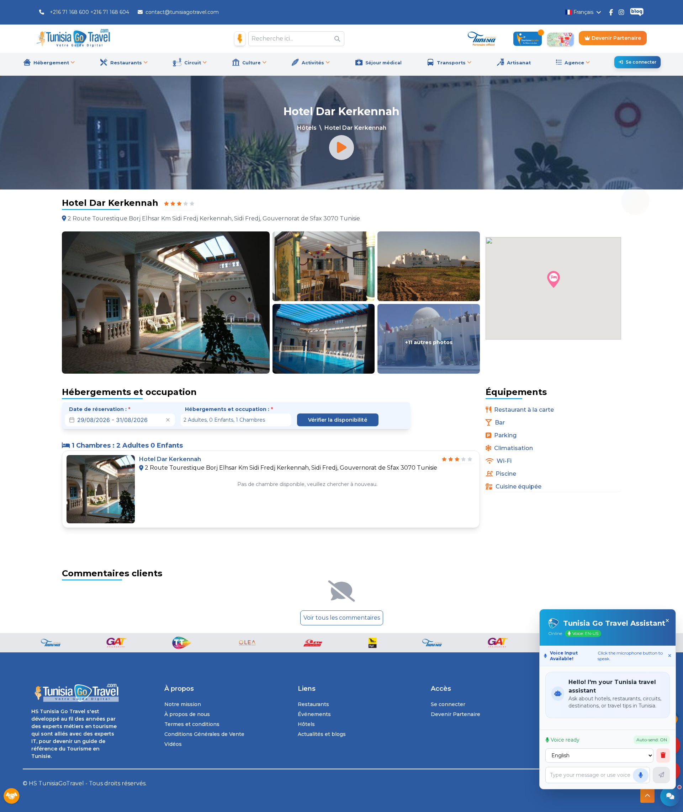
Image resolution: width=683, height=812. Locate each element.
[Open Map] (560, 38)
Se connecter (641, 62)
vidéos (173, 744)
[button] (553, 279)
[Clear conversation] (663, 755)
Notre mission (182, 704)
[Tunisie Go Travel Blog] (637, 12)
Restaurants (313, 704)
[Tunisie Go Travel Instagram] (621, 12)
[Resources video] (341, 147)
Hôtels (307, 127)
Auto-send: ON (651, 739)
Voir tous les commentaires (341, 617)
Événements (314, 714)
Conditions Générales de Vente (204, 734)
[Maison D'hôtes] (239, 38)
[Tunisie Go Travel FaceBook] (611, 12)
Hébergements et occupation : (229, 409)
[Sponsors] (11, 796)
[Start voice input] (640, 775)
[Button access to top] (647, 796)
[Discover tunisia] (482, 39)
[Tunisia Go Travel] (75, 693)
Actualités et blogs (322, 734)
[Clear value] (168, 420)
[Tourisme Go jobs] (527, 39)
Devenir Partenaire (615, 38)
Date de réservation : (99, 409)
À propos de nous (187, 714)
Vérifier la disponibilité (337, 420)
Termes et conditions (191, 724)
